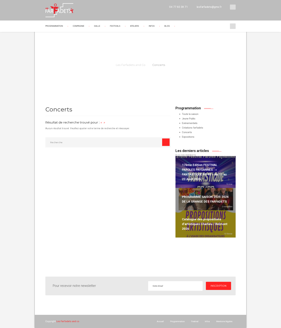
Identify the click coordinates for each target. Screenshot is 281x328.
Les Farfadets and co (67, 321)
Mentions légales (224, 321)
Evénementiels (189, 123)
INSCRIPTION (218, 285)
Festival (194, 321)
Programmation (177, 321)
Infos (152, 26)
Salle (97, 26)
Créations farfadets (192, 127)
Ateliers (134, 26)
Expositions (188, 136)
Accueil (160, 321)
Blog (167, 26)
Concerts (187, 132)
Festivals (115, 26)
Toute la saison (190, 114)
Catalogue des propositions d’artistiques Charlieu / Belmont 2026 (204, 224)
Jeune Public (188, 118)
